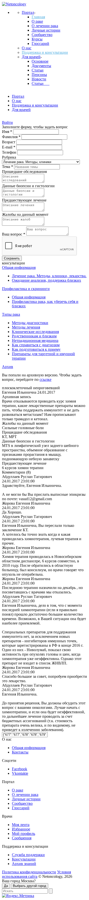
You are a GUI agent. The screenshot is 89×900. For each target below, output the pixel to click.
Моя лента (20, 825)
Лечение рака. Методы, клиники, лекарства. (49, 276)
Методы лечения (26, 327)
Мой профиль (23, 833)
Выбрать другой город (29, 886)
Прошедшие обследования (24, 171)
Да (6, 886)
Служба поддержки (28, 855)
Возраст (9, 142)
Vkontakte (20, 773)
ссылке (45, 379)
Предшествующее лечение (24, 200)
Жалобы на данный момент (25, 214)
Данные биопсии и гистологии (28, 186)
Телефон (9, 152)
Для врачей (31, 57)
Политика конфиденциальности (29, 872)
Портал (28, 12)
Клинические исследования (35, 332)
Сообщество (42, 35)
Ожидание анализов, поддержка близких (46, 280)
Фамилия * (12, 137)
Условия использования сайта (36, 874)
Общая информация (19, 267)
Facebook (19, 769)
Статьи (38, 70)
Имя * (7, 131)
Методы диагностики (30, 323)
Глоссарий (40, 43)
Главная (38, 17)
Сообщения (21, 838)
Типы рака (11, 314)
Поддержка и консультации (45, 52)
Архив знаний (24, 864)
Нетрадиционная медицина (35, 340)
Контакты (20, 752)
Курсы (37, 39)
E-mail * (9, 147)
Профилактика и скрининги (26, 289)
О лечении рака (45, 26)
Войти (7, 122)
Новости (39, 79)
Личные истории (46, 30)
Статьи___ (40, 83)
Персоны (39, 75)
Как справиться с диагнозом (36, 345)
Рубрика (9, 157)
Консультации (24, 859)
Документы (41, 66)
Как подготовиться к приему (36, 349)
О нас (26, 48)
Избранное (21, 829)
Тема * (8, 167)
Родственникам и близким (34, 336)
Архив (7, 367)
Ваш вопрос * (14, 234)
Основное (40, 61)
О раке (37, 21)
